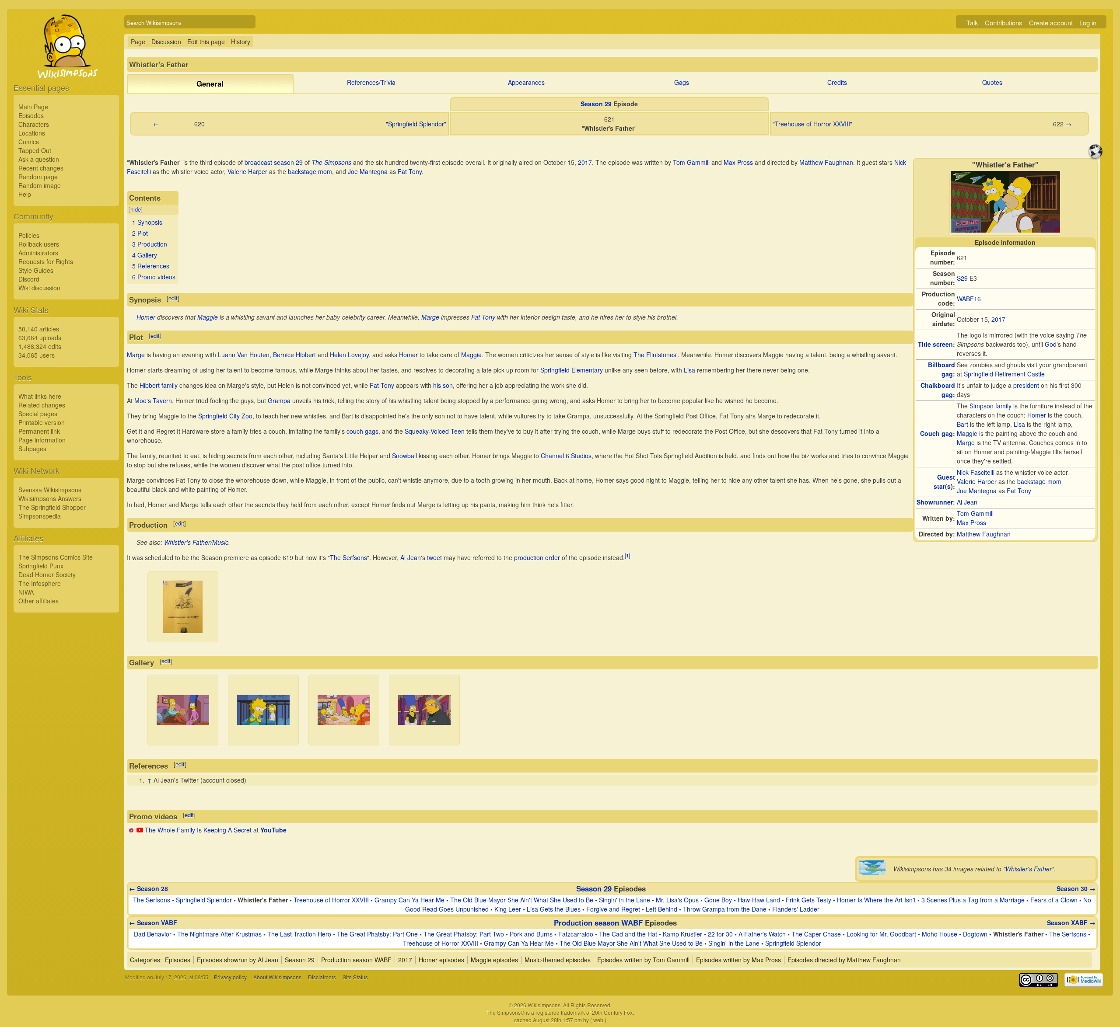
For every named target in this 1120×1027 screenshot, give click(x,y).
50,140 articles (38, 328)
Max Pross (971, 522)
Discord (28, 279)
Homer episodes (441, 959)
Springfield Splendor (204, 899)
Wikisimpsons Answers (49, 498)
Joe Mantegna (977, 490)
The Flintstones (655, 354)
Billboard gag (941, 369)
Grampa (279, 400)
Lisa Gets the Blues (554, 909)
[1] (627, 555)
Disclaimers (322, 977)
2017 (998, 319)
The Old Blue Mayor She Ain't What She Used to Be (521, 899)
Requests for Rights (45, 261)
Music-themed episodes (558, 959)
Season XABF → (1071, 922)
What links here (39, 396)
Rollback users (38, 244)
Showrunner (935, 502)
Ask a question (38, 159)
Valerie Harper (977, 481)
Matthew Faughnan (984, 533)
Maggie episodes (494, 959)
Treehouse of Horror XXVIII (331, 899)
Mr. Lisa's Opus (677, 899)
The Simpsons (331, 162)
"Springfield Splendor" (416, 123)
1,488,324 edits (39, 346)
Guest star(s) (944, 482)
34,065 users (36, 355)
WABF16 (969, 298)
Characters (33, 124)
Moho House (939, 934)
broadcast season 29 (274, 162)
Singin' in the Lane (624, 899)
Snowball (404, 455)
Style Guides (35, 270)
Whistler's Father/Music (196, 542)
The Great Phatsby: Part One (377, 934)
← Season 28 (148, 888)
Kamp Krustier (682, 934)
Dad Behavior (153, 934)
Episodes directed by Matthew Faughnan (844, 959)
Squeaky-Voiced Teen (435, 431)
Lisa (1019, 424)
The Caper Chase (816, 934)
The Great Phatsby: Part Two (464, 934)
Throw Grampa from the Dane (724, 909)
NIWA (26, 592)
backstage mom (1039, 481)
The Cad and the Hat (628, 934)
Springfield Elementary (571, 370)
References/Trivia (371, 82)
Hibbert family (159, 385)
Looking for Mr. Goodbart (881, 934)
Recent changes (40, 168)
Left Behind (661, 909)
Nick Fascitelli (975, 472)
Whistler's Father (1028, 868)
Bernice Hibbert (294, 354)
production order (537, 557)
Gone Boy (718, 899)
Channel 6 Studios (566, 455)
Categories (145, 959)
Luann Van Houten (244, 354)
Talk (972, 22)
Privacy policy (230, 977)
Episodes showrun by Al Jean (237, 959)
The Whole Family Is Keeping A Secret (198, 829)
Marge (966, 442)
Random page (38, 176)
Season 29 (596, 103)
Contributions (1003, 22)
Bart (962, 424)
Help (24, 194)
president (1026, 385)
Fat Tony (1019, 490)
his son (443, 385)
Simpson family (991, 405)
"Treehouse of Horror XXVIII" (812, 123)
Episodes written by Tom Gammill (643, 959)
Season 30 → (1076, 888)
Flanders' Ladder (795, 909)
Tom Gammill (975, 513)
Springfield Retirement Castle (1004, 373)
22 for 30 (720, 934)
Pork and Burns (531, 934)
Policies (28, 235)
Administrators (38, 252)
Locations (31, 133)
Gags (681, 82)
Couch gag (936, 433)
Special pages (37, 413)
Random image (39, 185)
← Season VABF (153, 922)
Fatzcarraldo (575, 934)
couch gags (362, 431)
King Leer (507, 909)
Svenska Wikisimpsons (49, 489)
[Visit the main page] (66, 66)
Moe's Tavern (153, 400)
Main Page (33, 106)
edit (173, 298)
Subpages (32, 448)
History (240, 41)
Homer (1036, 415)
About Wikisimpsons (277, 977)
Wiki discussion (39, 287)
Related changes (41, 404)
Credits (837, 82)
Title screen (935, 344)
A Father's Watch (762, 934)
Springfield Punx (40, 565)
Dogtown (975, 934)
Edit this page (206, 41)
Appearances (526, 82)
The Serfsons (348, 557)
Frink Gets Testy (808, 899)
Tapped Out (34, 150)
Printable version (41, 422)
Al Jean (967, 502)
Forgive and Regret (613, 909)
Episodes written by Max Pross (738, 959)
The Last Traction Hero (299, 934)
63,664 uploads (39, 337)
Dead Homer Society (47, 574)
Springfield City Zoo (225, 415)
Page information (42, 439)
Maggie (967, 433)
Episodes (31, 115)
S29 (962, 278)
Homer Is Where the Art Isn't (876, 899)
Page (138, 41)
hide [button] (135, 209)
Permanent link (39, 431)
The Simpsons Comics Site (55, 557)
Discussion (166, 41)
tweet (434, 557)
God (1051, 344)
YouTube (273, 829)
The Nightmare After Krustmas (219, 934)
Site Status (355, 977)
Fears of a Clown (1054, 899)
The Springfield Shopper (52, 507)
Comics (28, 141)
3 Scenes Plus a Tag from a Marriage (973, 899)
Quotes (992, 82)
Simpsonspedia (39, 516)
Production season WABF (598, 922)
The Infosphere (39, 583)
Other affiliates (38, 600)
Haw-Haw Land (759, 899)
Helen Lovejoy (349, 354)
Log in (1087, 22)
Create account (1051, 22)
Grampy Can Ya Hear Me (409, 899)
